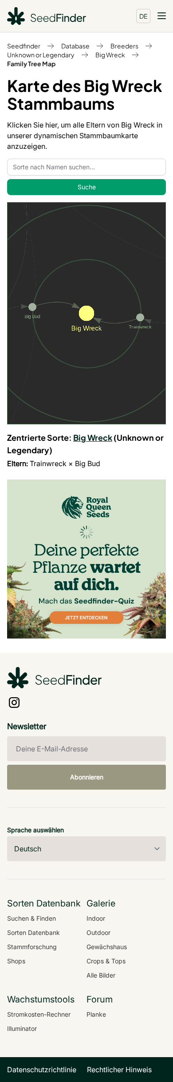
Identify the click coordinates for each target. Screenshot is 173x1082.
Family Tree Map (31, 64)
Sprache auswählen (35, 830)
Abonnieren (86, 777)
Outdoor (98, 932)
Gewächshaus (106, 946)
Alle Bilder (100, 975)
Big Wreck (110, 55)
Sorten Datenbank (33, 932)
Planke (96, 1014)
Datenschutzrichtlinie (41, 1069)
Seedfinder (23, 46)
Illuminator (22, 1028)
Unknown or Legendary (41, 55)
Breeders (124, 46)
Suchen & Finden (31, 918)
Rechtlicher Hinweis (119, 1069)
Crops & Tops (106, 961)
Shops (16, 961)
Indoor (95, 918)
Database (75, 46)
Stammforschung (32, 946)
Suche (87, 187)
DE (143, 16)
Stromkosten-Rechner (39, 1014)
